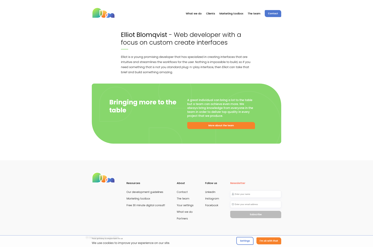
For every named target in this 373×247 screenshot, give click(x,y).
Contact (182, 192)
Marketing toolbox (231, 13)
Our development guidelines (144, 192)
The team (254, 13)
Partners (182, 218)
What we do (194, 13)
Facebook (211, 205)
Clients (210, 13)
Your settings (185, 205)
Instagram (212, 198)
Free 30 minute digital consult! (145, 205)
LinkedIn (210, 192)
